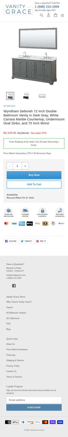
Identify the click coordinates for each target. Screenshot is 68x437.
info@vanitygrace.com (15, 275)
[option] (8, 97)
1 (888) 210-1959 (47, 6)
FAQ (8, 323)
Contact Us (11, 371)
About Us (10, 344)
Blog (8, 329)
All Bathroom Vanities (16, 313)
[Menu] (62, 15)
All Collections (12, 318)
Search (9, 307)
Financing (10, 355)
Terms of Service (14, 377)
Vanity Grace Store (37, 430)
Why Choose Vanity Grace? (19, 302)
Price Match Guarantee (17, 349)
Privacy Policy (13, 366)
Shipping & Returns (15, 360)
